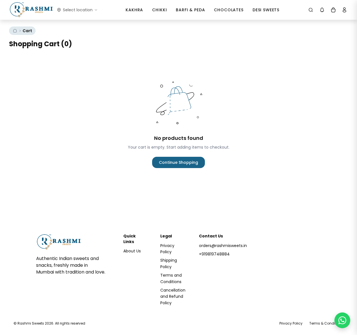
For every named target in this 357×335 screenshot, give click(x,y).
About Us (132, 251)
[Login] (344, 9)
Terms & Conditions (326, 323)
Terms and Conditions (171, 278)
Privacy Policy (167, 249)
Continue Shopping (178, 162)
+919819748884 (214, 254)
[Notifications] (322, 9)
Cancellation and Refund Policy (172, 296)
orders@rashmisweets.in (223, 245)
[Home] (14, 30)
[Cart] (333, 9)
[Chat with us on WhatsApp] (342, 320)
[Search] (310, 9)
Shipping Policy (168, 263)
